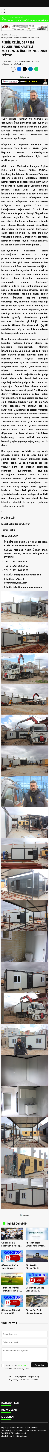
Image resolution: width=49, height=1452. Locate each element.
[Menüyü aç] (3, 11)
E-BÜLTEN (7, 1416)
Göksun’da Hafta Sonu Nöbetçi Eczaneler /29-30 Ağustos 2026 (27, 19)
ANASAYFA (4, 35)
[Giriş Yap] (46, 11)
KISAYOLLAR (9, 1409)
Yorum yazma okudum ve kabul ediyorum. (17, 1367)
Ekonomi (13, 35)
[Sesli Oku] (13, 69)
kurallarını (22, 1365)
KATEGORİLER (10, 1403)
